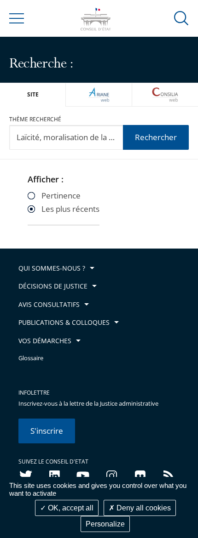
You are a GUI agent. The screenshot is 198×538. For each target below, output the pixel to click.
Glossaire (30, 358)
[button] (181, 17)
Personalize (105, 524)
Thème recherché (35, 119)
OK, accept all (69, 508)
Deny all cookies (143, 508)
